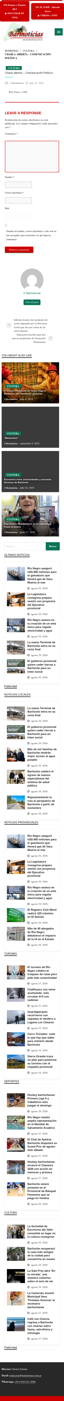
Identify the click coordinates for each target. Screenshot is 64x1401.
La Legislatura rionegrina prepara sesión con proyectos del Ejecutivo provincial (41, 601)
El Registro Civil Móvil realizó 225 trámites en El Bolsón (42, 913)
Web (7, 208)
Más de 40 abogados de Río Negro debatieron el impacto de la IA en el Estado (41, 933)
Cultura (28, 50)
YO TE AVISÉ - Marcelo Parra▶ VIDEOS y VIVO (47, 11)
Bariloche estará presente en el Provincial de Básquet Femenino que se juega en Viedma (41, 1191)
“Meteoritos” (11, 438)
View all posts (32, 302)
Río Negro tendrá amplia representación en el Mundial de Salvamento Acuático (41, 1122)
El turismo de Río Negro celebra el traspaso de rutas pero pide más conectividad (42, 972)
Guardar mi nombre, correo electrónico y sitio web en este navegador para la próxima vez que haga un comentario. (31, 235)
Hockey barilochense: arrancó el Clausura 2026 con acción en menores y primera (41, 1167)
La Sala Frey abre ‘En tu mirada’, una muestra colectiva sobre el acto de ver (41, 1276)
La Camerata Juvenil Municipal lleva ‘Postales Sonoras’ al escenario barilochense (41, 1300)
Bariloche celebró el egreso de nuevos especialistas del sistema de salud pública (40, 778)
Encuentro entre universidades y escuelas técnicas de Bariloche (27, 481)
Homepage (11, 50)
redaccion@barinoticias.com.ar (25, 1375)
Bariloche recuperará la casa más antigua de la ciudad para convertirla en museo (41, 1254)
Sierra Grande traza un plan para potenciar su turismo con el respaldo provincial (42, 1061)
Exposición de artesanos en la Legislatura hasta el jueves (27, 525)
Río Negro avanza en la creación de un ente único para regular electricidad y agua (41, 625)
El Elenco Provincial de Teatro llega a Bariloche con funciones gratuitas (25, 392)
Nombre (9, 177)
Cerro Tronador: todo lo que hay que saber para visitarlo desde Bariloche (41, 1039)
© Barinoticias (17, 82)
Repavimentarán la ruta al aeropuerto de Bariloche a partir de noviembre (41, 802)
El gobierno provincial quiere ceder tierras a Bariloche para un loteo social (41, 666)
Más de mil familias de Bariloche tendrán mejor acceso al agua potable (42, 754)
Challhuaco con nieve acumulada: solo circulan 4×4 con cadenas (41, 994)
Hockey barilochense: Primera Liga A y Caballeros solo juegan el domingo (41, 1100)
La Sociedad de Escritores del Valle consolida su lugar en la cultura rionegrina (41, 1231)
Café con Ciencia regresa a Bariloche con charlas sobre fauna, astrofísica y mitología (40, 1325)
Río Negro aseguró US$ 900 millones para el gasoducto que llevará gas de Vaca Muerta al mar (41, 575)
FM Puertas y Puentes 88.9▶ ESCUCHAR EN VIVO (15, 11)
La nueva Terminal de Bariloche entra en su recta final (41, 646)
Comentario (11, 133)
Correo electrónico (14, 192)
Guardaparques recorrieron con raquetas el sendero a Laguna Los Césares (41, 1017)
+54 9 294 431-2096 (25, 1381)
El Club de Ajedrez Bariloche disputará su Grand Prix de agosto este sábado (42, 1144)
